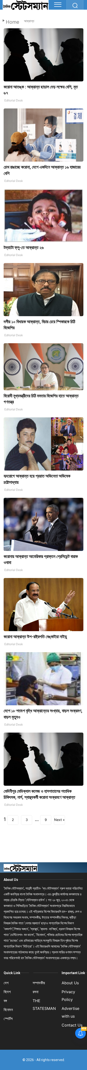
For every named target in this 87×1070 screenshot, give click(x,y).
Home (12, 22)
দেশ (6, 982)
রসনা (35, 991)
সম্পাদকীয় (39, 982)
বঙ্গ (5, 1000)
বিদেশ (7, 991)
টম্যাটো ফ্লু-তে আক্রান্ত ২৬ (24, 247)
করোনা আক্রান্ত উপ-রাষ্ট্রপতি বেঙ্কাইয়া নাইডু (35, 636)
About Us (11, 880)
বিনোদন (8, 1009)
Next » (59, 820)
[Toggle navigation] (57, 4)
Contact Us (72, 1025)
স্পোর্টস (8, 1018)
